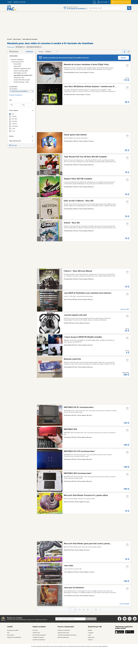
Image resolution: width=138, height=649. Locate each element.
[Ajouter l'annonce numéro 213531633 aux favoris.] (127, 272)
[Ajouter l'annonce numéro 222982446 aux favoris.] (127, 360)
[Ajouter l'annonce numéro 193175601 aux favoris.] (127, 496)
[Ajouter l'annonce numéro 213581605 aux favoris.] (127, 158)
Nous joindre (10, 635)
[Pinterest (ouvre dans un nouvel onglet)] (124, 620)
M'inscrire (91, 619)
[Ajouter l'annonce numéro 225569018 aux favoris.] (127, 567)
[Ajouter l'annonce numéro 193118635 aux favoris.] (127, 545)
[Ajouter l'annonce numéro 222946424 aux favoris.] (127, 408)
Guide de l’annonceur (63, 632)
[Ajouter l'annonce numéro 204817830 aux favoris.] (127, 87)
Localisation (13, 86)
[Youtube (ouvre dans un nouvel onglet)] (135, 620)
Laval (89, 635)
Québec (90, 630)
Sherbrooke (91, 637)
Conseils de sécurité (38, 637)
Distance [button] (48, 51)
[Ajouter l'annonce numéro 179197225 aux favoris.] (127, 589)
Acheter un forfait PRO (64, 630)
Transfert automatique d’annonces (67, 635)
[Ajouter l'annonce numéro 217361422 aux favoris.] (127, 65)
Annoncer (35, 630)
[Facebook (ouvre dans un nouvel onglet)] (119, 620)
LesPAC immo (36, 632)
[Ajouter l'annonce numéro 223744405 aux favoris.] (127, 316)
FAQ (8, 632)
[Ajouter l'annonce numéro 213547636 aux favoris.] (127, 224)
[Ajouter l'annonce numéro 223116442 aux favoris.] (127, 294)
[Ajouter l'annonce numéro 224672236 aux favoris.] (127, 136)
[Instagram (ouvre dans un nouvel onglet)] (129, 620)
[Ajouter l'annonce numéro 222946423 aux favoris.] (127, 430)
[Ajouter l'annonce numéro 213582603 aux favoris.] (127, 202)
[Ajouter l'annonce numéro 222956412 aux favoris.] (127, 474)
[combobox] (107, 8)
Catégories (13, 56)
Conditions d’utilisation (39, 639)
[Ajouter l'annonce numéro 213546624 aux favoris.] (127, 180)
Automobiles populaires (39, 635)
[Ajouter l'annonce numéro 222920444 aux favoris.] (127, 452)
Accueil (9, 39)
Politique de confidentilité (14, 637)
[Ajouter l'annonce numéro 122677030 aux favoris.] (127, 338)
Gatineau (90, 639)
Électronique (17, 39)
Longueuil (90, 632)
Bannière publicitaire (63, 637)
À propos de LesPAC (12, 630)
